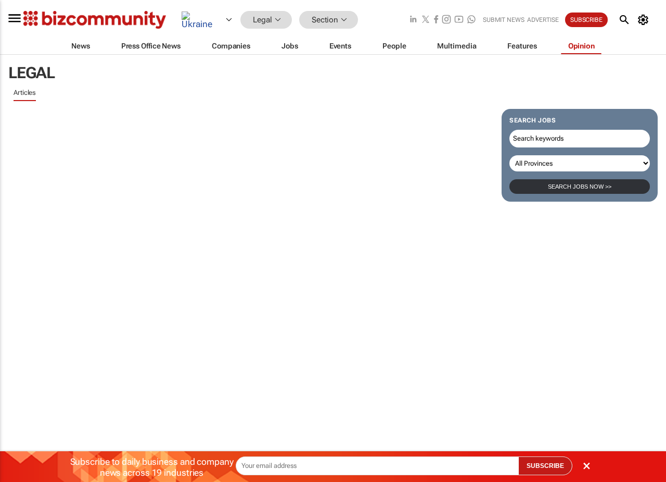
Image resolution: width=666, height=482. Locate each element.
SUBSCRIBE (545, 465)
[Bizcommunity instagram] (446, 20)
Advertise (543, 20)
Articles (25, 92)
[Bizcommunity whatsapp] (471, 20)
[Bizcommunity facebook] (436, 20)
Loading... (28, 228)
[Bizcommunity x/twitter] (425, 20)
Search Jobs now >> (579, 186)
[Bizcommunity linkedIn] (413, 20)
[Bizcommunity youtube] (459, 20)
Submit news (503, 20)
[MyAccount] (645, 20)
